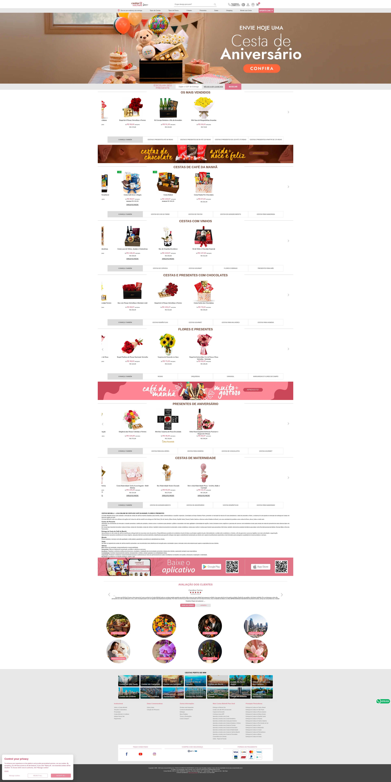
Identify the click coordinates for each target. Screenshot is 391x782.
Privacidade (117, 712)
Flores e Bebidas (230, 268)
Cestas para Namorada (266, 214)
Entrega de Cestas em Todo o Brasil (256, 707)
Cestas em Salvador (172, 684)
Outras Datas (150, 707)
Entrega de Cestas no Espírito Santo (256, 716)
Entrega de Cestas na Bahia (253, 734)
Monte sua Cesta (246, 10)
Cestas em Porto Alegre (237, 683)
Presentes (203, 10)
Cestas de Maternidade (195, 458)
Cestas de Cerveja (160, 268)
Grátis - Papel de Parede (219, 739)
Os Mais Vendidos (195, 92)
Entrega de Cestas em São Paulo (255, 709)
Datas (216, 10)
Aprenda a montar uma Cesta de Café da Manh (226, 732)
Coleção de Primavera (153, 709)
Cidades (189, 10)
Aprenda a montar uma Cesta (221, 716)
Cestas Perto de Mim (195, 673)
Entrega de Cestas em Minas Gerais (256, 714)
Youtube (140, 754)
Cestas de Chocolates (231, 451)
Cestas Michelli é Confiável (121, 714)
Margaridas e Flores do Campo (265, 376)
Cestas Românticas (160, 322)
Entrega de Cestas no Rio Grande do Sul (257, 723)
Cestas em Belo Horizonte (259, 695)
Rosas (160, 376)
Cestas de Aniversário (195, 505)
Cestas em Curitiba (194, 696)
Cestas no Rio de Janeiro (193, 683)
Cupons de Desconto (219, 712)
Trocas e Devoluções (186, 716)
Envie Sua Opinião (188, 605)
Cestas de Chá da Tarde (160, 214)
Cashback (243, 4)
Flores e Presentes (195, 329)
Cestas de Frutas (195, 214)
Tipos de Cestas (155, 10)
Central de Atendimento (186, 709)
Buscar (233, 87)
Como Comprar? (184, 718)
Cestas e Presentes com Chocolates (195, 275)
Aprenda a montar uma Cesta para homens (225, 721)
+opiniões (203, 605)
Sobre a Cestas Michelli (120, 707)
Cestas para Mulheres (230, 322)
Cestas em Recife (215, 684)
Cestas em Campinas (150, 684)
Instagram (154, 754)
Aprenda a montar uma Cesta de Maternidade (225, 730)
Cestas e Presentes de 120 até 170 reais (230, 139)
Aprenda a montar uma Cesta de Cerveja (224, 725)
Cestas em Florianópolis (169, 695)
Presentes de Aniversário (195, 404)
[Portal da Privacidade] (192, 752)
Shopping (229, 10)
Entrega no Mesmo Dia (219, 707)
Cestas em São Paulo (128, 684)
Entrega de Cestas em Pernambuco (255, 732)
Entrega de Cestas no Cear (253, 730)
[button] (194, 82)
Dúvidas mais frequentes (187, 707)
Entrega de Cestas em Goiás (254, 736)
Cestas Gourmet (195, 268)
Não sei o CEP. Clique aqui (213, 86)
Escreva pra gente (193, 772)
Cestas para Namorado (266, 505)
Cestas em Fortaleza (150, 696)
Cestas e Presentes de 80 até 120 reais (195, 139)
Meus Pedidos (184, 714)
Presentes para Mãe (266, 268)
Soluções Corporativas (120, 709)
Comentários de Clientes (220, 736)
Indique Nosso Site (119, 716)
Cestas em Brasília (238, 696)
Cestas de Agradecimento (230, 214)
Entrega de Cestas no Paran (254, 718)
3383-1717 (235, 4)
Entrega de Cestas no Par (253, 725)
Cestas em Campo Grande (216, 695)
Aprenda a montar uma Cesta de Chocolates (225, 734)
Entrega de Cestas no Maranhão (255, 727)
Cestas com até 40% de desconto (222, 709)
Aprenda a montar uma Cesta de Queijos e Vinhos (227, 723)
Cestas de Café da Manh (195, 167)
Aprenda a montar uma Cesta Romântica (224, 718)
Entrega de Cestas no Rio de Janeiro (256, 712)
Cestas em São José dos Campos (261, 683)
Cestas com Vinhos (195, 221)
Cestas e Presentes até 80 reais (160, 139)
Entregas (182, 712)
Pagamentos (117, 718)
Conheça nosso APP (218, 714)
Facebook (126, 754)
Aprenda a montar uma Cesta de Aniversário (225, 727)
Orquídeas (195, 376)
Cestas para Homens (266, 322)
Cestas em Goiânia (127, 696)
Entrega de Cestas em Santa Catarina (256, 721)
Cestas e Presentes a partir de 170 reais (266, 139)
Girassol (230, 376)
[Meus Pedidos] (253, 4)
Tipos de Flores (173, 10)
